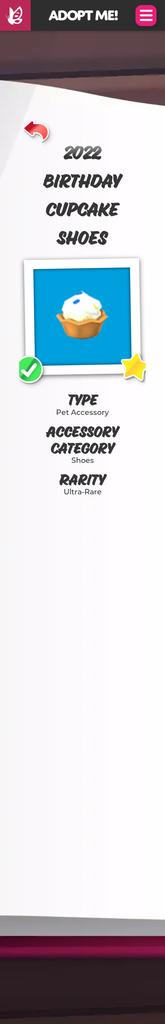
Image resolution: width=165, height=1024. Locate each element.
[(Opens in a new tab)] (15, 15)
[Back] (36, 129)
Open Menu (146, 15)
